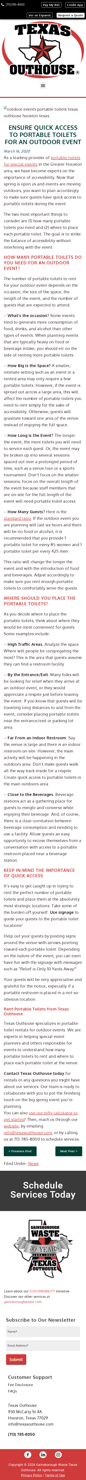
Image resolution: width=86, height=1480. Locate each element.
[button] (43, 85)
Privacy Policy (31, 1475)
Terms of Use (55, 1475)
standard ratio (17, 518)
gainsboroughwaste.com (23, 1302)
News (33, 1163)
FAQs (12, 1391)
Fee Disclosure (20, 1385)
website (11, 1125)
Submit (16, 1359)
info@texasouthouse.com (28, 1132)
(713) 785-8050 (21, 1434)
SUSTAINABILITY (42, 1291)
